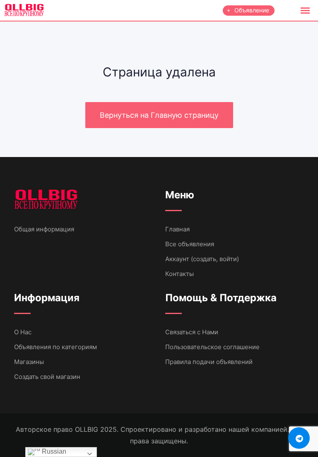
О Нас (22, 332)
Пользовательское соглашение (212, 347)
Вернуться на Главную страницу (159, 115)
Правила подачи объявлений (209, 362)
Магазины (29, 362)
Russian (53, 451)
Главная (177, 229)
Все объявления (189, 244)
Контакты (179, 274)
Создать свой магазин (47, 377)
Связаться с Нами (191, 332)
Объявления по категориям (55, 347)
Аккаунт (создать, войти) (202, 259)
